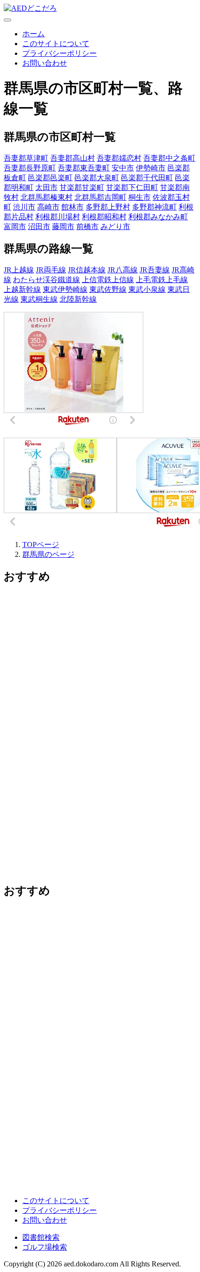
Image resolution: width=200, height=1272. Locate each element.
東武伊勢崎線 (65, 289)
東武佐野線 (108, 289)
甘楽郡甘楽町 (82, 187)
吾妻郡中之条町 (169, 158)
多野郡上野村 (108, 207)
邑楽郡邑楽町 (50, 178)
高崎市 (48, 207)
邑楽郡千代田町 (147, 178)
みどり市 (115, 226)
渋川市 (24, 207)
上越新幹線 (22, 289)
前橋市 (87, 226)
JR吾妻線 (155, 270)
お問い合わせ (44, 63)
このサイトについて (55, 43)
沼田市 (39, 226)
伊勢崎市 (151, 168)
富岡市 (15, 226)
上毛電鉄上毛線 (162, 280)
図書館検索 (41, 1237)
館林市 (72, 207)
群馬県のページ (48, 554)
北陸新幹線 (78, 299)
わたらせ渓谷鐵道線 (46, 280)
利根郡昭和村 (104, 217)
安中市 (123, 168)
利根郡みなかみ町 (158, 217)
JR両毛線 (51, 270)
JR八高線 (122, 270)
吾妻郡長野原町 (30, 168)
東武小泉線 (147, 289)
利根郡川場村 (57, 217)
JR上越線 (19, 270)
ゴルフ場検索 (44, 1247)
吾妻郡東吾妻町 (84, 168)
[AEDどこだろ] (30, 8)
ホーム (33, 34)
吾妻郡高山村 (72, 158)
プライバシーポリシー (59, 53)
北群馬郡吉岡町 (100, 197)
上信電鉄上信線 (108, 280)
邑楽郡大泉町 (96, 178)
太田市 (46, 187)
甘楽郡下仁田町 (132, 187)
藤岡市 (63, 226)
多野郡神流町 (154, 207)
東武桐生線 (39, 299)
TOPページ (40, 544)
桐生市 (139, 197)
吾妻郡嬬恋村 (119, 158)
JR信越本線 (87, 270)
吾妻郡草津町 (26, 158)
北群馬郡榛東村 (46, 197)
